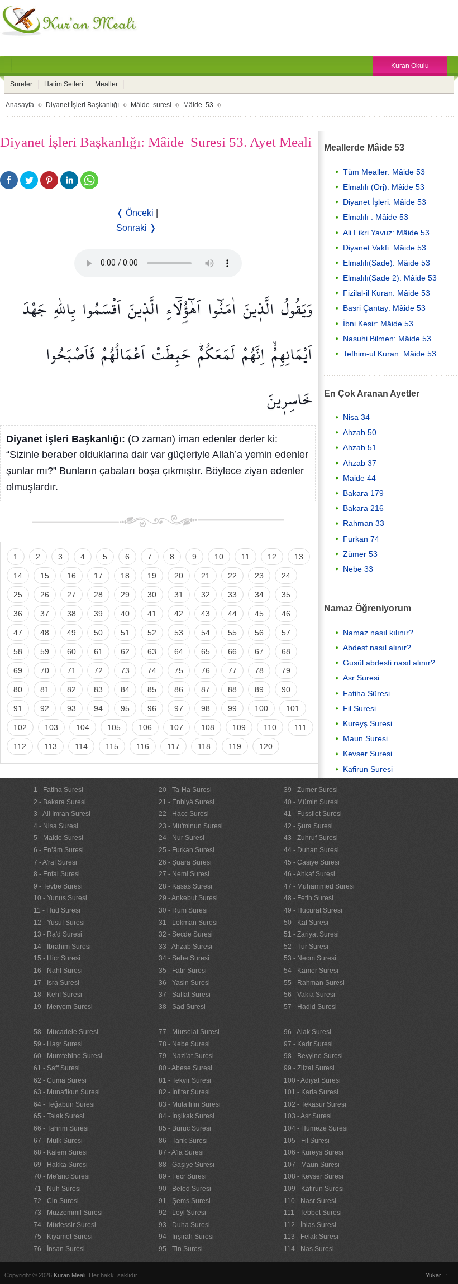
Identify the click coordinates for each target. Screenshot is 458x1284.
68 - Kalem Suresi (61, 1152)
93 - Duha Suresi (184, 1225)
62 (125, 651)
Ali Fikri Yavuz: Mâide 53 (386, 232)
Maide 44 (359, 478)
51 (125, 632)
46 (286, 613)
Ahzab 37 (359, 462)
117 (173, 746)
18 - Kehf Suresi (58, 994)
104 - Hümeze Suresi (316, 1128)
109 (239, 727)
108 (207, 727)
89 (259, 689)
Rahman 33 (363, 523)
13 (298, 556)
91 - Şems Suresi (185, 1201)
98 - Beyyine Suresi (313, 1056)
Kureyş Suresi (367, 723)
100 (261, 708)
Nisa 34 (356, 417)
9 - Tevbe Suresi (58, 886)
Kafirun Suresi (368, 769)
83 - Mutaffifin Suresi (190, 1104)
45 (259, 613)
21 (205, 575)
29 (125, 594)
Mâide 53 (198, 105)
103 (51, 727)
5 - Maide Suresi (58, 838)
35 (286, 594)
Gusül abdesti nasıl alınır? (389, 662)
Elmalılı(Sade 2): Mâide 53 (390, 277)
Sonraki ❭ (136, 228)
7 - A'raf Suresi (55, 862)
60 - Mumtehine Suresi (68, 1056)
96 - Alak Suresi (307, 1032)
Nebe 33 (358, 568)
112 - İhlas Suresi (310, 1225)
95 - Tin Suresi (181, 1249)
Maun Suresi (365, 738)
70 (44, 670)
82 (71, 689)
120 (266, 746)
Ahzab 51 (359, 447)
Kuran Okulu (410, 66)
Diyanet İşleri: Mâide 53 (384, 201)
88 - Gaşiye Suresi (186, 1165)
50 (98, 632)
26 (44, 594)
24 (286, 575)
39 (98, 613)
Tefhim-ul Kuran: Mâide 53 (389, 353)
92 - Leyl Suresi (182, 1213)
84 (125, 689)
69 (17, 670)
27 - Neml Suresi (184, 874)
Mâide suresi (151, 105)
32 (205, 594)
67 (259, 651)
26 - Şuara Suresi (185, 862)
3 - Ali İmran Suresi (62, 814)
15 (44, 575)
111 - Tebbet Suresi (313, 1213)
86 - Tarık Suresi (183, 1141)
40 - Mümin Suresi (311, 802)
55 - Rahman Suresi (314, 983)
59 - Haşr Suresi (58, 1044)
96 (151, 708)
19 (151, 575)
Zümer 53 (360, 553)
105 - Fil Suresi (307, 1141)
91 (17, 708)
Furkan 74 (361, 538)
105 (114, 727)
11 (245, 556)
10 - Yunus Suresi (60, 898)
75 (178, 670)
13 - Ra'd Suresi (58, 934)
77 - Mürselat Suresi (189, 1032)
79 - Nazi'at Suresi (186, 1056)
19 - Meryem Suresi (63, 1007)
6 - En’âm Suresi (59, 850)
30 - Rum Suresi (183, 910)
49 (71, 632)
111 (300, 727)
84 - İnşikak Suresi (186, 1116)
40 (125, 613)
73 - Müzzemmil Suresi (68, 1213)
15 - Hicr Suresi (57, 958)
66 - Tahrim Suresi (61, 1128)
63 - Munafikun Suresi (67, 1092)
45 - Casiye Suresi (312, 862)
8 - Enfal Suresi (57, 874)
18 (125, 575)
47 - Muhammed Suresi (319, 886)
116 (142, 746)
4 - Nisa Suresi (56, 826)
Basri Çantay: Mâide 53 (384, 307)
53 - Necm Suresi (310, 958)
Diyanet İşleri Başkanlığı (82, 105)
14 (17, 575)
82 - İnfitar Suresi (184, 1092)
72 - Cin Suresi (56, 1201)
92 (44, 708)
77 (232, 670)
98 (205, 708)
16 (71, 575)
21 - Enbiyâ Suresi (186, 802)
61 (98, 651)
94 (98, 708)
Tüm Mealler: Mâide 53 (384, 171)
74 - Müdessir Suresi (65, 1225)
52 (151, 632)
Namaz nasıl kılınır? (378, 632)
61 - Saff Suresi (57, 1068)
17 (98, 575)
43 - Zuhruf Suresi (311, 838)
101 (292, 708)
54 (205, 632)
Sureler (21, 84)
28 (98, 594)
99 (232, 708)
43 (205, 613)
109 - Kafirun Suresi (314, 1189)
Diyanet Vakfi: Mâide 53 (384, 247)
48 (44, 632)
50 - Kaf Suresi (306, 922)
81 (44, 689)
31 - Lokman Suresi (188, 922)
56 (259, 632)
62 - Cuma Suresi (60, 1080)
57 (286, 632)
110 (270, 727)
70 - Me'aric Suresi (62, 1176)
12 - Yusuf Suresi (59, 922)
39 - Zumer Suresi (311, 790)
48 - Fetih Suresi (308, 898)
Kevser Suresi (367, 753)
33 (232, 594)
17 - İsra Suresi (56, 983)
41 (151, 613)
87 (205, 689)
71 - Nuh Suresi (57, 1189)
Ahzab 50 (359, 432)
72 (98, 670)
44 (232, 613)
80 (17, 689)
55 (232, 632)
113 (50, 746)
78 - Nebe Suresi (184, 1044)
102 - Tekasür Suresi (315, 1104)
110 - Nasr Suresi (310, 1201)
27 (71, 594)
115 (112, 746)
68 (286, 651)
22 (232, 575)
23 (259, 575)
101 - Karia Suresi (311, 1092)
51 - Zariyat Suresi (311, 934)
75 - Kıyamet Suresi (63, 1236)
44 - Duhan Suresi (311, 850)
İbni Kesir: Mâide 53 (378, 323)
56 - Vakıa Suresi (309, 994)
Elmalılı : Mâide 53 (375, 217)
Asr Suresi (361, 677)
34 (259, 594)
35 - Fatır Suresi (183, 970)
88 (232, 689)
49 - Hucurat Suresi (313, 910)
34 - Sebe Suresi (184, 958)
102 (20, 727)
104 (82, 727)
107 (176, 727)
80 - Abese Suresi (185, 1068)
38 (71, 613)
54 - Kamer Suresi (311, 970)
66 (232, 651)
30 (151, 594)
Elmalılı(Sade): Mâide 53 (386, 262)
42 (178, 613)
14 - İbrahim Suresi (62, 946)
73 (125, 670)
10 (218, 556)
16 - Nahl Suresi (58, 970)
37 (44, 613)
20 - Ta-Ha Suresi (185, 790)
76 (205, 670)
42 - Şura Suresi (308, 826)
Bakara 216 (363, 508)
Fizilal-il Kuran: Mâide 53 (386, 292)
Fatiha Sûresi (366, 693)
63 (151, 651)
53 (178, 632)
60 (71, 651)
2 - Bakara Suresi (60, 802)
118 (204, 746)
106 (145, 727)
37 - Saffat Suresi (185, 994)
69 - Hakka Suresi (61, 1165)
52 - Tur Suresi (306, 946)
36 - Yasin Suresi (184, 983)
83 (98, 689)
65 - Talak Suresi (59, 1116)
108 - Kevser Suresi (314, 1176)
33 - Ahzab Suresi (185, 946)
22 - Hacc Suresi (184, 814)
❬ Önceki (135, 213)
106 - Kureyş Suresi (314, 1152)
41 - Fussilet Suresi (313, 814)
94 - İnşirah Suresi (186, 1236)
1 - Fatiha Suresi (58, 790)
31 (178, 594)
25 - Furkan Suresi (186, 850)
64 (178, 651)
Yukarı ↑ (437, 1275)
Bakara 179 (363, 493)
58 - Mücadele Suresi (66, 1032)
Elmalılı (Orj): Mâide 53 (383, 186)
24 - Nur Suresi (181, 838)
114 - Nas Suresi (309, 1249)
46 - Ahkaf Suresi (309, 874)
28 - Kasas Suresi (185, 886)
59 (44, 651)
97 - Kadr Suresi (308, 1044)
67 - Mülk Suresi (58, 1141)
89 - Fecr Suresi (183, 1176)
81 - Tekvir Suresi (185, 1080)
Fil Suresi (359, 708)
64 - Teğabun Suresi (64, 1104)
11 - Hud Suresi (57, 910)
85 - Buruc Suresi (185, 1128)
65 (205, 651)
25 (17, 594)
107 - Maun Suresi (312, 1165)
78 (259, 670)
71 (71, 670)
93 (71, 708)
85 (151, 689)
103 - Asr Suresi (308, 1116)
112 (19, 746)
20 (178, 575)
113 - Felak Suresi (311, 1236)
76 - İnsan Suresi (59, 1249)
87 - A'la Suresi (181, 1152)
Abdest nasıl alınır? (377, 647)
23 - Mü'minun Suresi (191, 826)
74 (151, 670)
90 (286, 689)
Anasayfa (20, 105)
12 (272, 556)
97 (178, 708)
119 (234, 746)
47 (17, 632)
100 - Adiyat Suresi (312, 1080)
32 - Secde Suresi (186, 934)
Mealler (106, 84)
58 (17, 651)
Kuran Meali (69, 1275)
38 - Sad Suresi (182, 1007)
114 (81, 746)
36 (17, 613)
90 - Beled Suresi (185, 1189)
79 (286, 670)
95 (125, 708)
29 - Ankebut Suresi (188, 898)
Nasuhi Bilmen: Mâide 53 (387, 338)
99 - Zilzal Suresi (309, 1068)
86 (178, 689)
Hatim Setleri (63, 84)
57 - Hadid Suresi (310, 1007)
